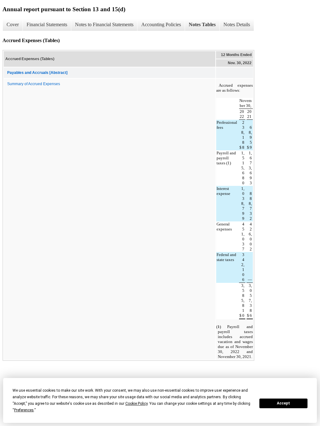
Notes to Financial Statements (104, 24)
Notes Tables (202, 24)
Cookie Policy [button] (136, 403)
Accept (283, 403)
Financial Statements (47, 24)
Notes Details (236, 24)
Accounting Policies (161, 24)
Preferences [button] (24, 410)
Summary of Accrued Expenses (33, 84)
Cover (13, 24)
